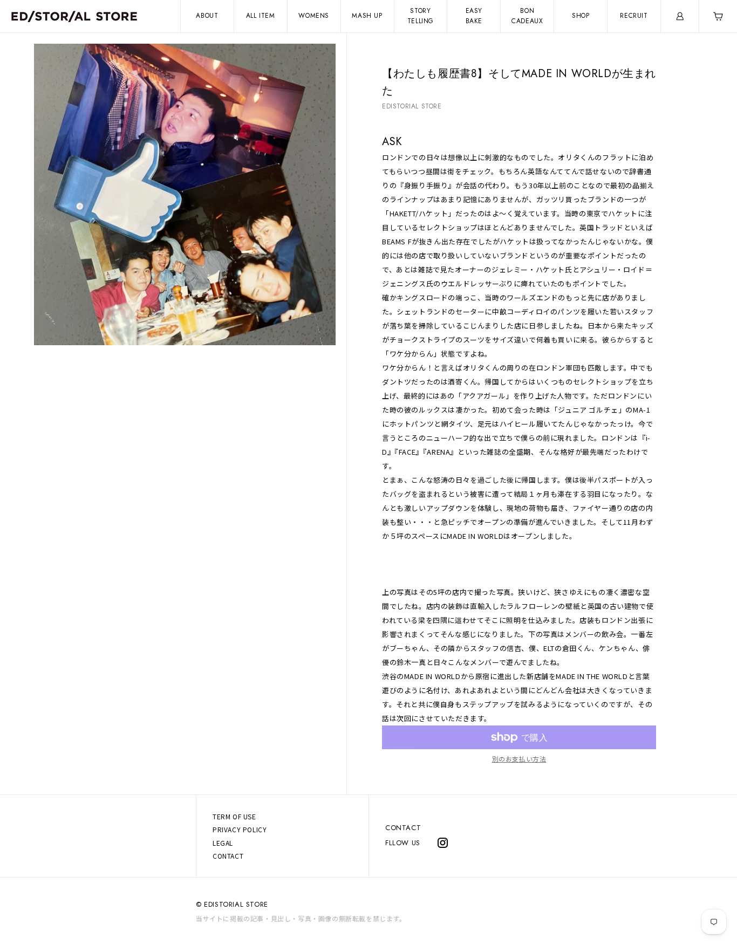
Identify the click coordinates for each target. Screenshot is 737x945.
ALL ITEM (260, 15)
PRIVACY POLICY (240, 829)
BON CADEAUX (527, 16)
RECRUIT (633, 15)
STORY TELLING (420, 16)
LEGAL (223, 842)
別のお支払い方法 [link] (519, 759)
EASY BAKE (474, 16)
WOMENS (313, 15)
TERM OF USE (234, 816)
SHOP (580, 15)
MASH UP (367, 15)
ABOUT (207, 15)
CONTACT (403, 827)
